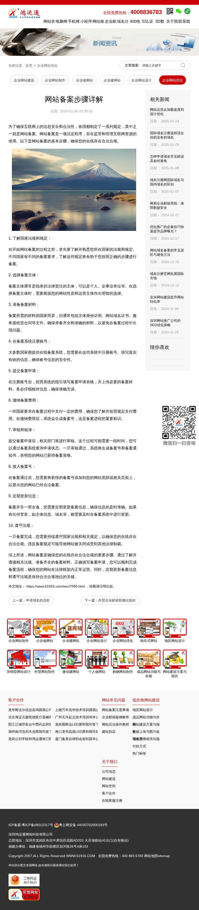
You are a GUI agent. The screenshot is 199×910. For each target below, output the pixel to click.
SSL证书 (147, 22)
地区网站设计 (143, 710)
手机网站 (74, 22)
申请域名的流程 (38, 600)
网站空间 (109, 786)
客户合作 (109, 793)
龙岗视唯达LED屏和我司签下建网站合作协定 (89, 724)
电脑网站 (61, 22)
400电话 (135, 22)
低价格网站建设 (146, 700)
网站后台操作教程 (115, 724)
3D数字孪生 (160, 22)
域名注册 (123, 22)
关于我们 (172, 22)
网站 (24, 249)
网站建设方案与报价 (146, 725)
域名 (117, 316)
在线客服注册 (112, 800)
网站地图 (151, 856)
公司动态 (109, 771)
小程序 (86, 21)
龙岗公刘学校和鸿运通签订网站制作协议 (38, 739)
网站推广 (98, 22)
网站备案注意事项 (115, 710)
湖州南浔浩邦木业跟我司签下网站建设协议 (40, 732)
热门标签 (139, 753)
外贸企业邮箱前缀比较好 (117, 600)
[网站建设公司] (24, 16)
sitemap (164, 856)
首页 (28, 65)
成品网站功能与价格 (146, 718)
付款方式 (139, 746)
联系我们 (184, 22)
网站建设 (109, 779)
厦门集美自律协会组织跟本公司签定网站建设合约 (92, 739)
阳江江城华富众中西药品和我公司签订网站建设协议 (47, 724)
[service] (179, 426)
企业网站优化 (47, 65)
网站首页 (49, 22)
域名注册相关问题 (146, 739)
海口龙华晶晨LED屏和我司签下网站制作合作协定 (92, 732)
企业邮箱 (110, 22)
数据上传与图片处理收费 (146, 732)
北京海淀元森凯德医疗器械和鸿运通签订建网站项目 (47, 717)
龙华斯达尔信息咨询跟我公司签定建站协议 (40, 710)
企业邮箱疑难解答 (115, 717)
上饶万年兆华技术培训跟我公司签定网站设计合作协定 (96, 710)
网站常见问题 (113, 700)
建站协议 (109, 732)
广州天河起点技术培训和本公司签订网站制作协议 (92, 717)
